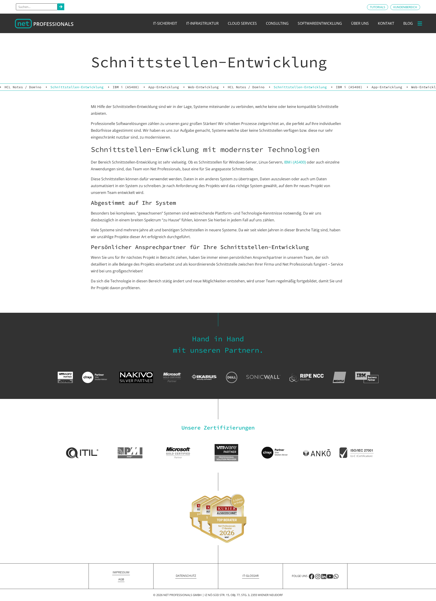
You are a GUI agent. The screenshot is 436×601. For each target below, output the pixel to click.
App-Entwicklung (163, 87)
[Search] (60, 6)
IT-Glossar (251, 576)
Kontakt (386, 23)
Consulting (277, 23)
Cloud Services (242, 23)
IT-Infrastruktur (202, 23)
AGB (121, 579)
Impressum (121, 572)
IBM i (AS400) (126, 87)
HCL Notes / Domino (23, 87)
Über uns (360, 23)
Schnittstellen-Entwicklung (77, 87)
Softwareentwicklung (320, 23)
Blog (408, 23)
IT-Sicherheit (165, 23)
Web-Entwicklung (203, 87)
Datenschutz (186, 576)
